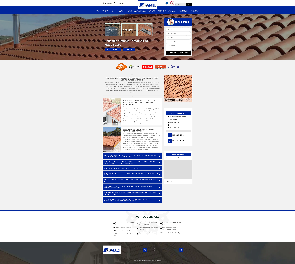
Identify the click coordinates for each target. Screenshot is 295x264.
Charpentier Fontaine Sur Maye (123, 230)
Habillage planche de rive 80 (172, 11)
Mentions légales (156, 260)
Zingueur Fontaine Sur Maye (123, 227)
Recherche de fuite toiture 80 (121, 11)
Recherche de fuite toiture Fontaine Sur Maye (124, 223)
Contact (129, 49)
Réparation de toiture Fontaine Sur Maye (171, 223)
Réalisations (112, 49)
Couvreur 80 (98, 11)
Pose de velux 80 (130, 11)
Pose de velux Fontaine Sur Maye (171, 232)
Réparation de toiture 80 (152, 11)
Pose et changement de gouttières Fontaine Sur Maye (148, 223)
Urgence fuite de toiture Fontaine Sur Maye (147, 233)
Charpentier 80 (105, 11)
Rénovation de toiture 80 (195, 11)
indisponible (108, 3)
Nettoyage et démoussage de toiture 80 (140, 11)
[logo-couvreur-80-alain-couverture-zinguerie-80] (147, 4)
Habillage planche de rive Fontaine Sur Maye (148, 228)
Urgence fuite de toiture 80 (161, 11)
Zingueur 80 (112, 11)
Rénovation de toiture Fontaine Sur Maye (124, 235)
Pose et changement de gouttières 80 (184, 11)
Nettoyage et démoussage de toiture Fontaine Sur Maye (170, 228)
